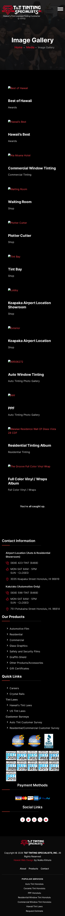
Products (33, 868)
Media (30, 47)
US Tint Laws (17, 710)
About (23, 868)
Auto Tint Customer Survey (26, 722)
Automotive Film (19, 628)
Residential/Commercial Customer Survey (34, 728)
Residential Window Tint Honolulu (34, 897)
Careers (14, 688)
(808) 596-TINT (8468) (24, 592)
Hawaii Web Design (23, 860)
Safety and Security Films (25, 651)
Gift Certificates (19, 668)
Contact (45, 868)
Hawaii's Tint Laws (21, 705)
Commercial (17, 640)
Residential (16, 634)
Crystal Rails (17, 693)
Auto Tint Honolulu (34, 884)
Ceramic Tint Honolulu (34, 888)
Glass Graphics (18, 645)
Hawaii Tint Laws (34, 906)
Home (19, 47)
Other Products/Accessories (26, 662)
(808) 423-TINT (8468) (24, 562)
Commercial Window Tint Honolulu (34, 902)
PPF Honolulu (34, 893)
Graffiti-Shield (18, 657)
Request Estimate (34, 911)
